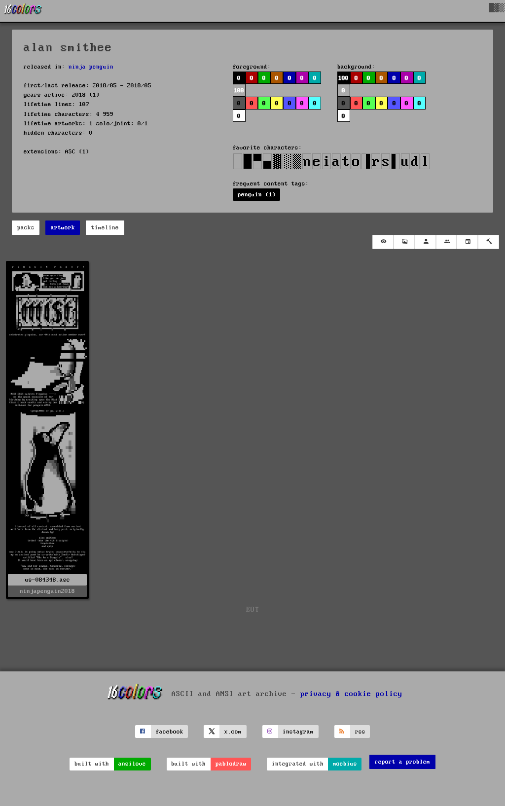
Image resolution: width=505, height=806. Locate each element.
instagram (298, 732)
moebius (345, 764)
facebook (169, 732)
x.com (233, 732)
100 (343, 78)
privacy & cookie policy (351, 694)
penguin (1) (257, 194)
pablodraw (231, 764)
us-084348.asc (47, 580)
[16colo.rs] (23, 11)
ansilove (132, 764)
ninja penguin (91, 67)
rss (360, 732)
